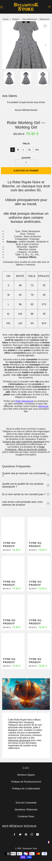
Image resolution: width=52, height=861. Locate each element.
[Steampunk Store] (26, 7)
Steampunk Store (29, 848)
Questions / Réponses (26, 809)
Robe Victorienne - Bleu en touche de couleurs (26, 448)
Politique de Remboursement (26, 781)
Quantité (26, 158)
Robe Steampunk (24, 401)
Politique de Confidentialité (26, 788)
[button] (26, 64)
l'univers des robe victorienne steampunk (23, 441)
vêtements (43, 406)
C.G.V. (26, 768)
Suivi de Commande (26, 802)
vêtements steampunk (19, 740)
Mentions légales (26, 775)
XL (29, 150)
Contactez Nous (26, 816)
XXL (37, 150)
